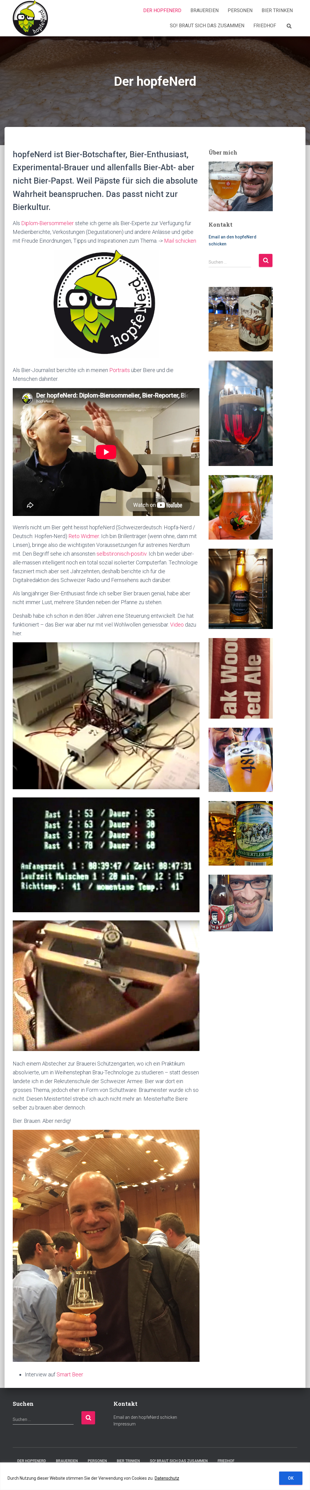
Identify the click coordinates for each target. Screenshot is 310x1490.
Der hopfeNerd (162, 10)
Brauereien (204, 10)
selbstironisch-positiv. (122, 553)
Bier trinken (277, 10)
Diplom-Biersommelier (47, 223)
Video (177, 624)
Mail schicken (180, 241)
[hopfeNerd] (30, 18)
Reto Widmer (83, 536)
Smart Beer (70, 1374)
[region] (155, 1476)
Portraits (119, 370)
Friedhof (264, 25)
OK (291, 1478)
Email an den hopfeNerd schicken (145, 1417)
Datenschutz (167, 1478)
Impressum (125, 1424)
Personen (240, 10)
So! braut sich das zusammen (207, 25)
